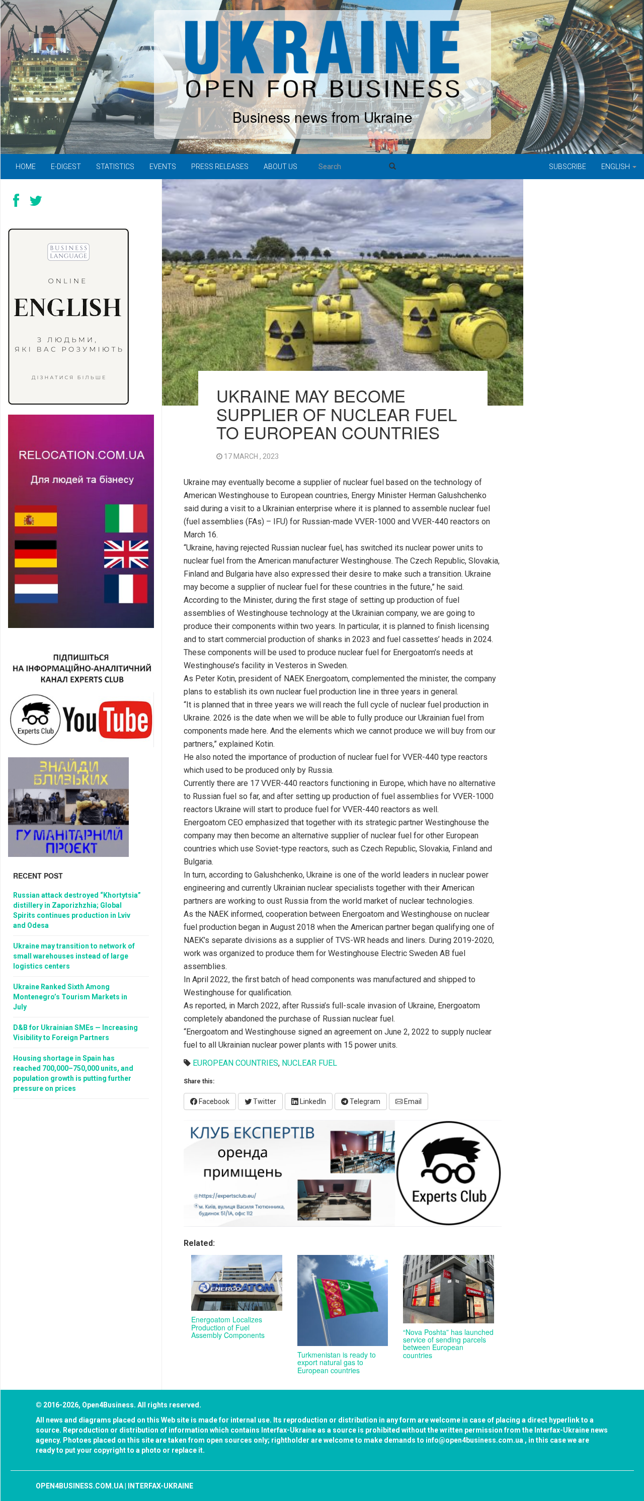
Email (412, 1101)
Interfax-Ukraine (160, 1486)
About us (280, 167)
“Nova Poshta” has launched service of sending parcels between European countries (448, 1343)
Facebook (213, 1101)
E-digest (66, 167)
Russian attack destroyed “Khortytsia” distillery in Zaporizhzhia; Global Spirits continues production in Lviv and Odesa (77, 910)
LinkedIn (312, 1101)
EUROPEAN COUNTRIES (235, 1063)
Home (26, 167)
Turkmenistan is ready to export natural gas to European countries (336, 1362)
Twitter (264, 1101)
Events (162, 167)
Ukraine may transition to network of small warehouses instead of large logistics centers (74, 956)
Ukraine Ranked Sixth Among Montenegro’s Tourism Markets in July (70, 997)
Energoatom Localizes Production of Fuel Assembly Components (228, 1327)
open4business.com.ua (79, 1486)
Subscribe (567, 167)
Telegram (364, 1101)
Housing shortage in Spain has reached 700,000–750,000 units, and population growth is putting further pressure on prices (73, 1073)
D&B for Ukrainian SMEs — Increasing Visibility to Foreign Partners (75, 1032)
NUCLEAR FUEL (309, 1063)
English (616, 167)
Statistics (115, 167)
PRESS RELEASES (220, 167)
